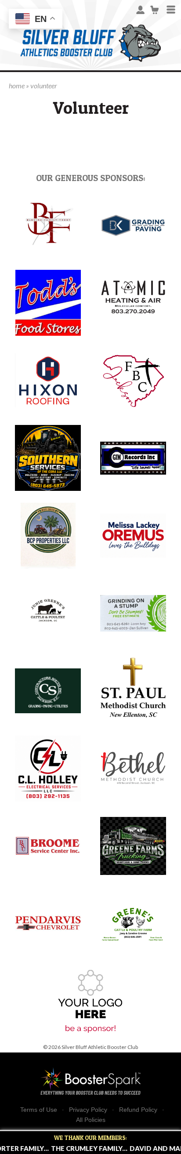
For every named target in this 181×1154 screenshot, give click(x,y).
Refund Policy (138, 1110)
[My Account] (140, 9)
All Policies (90, 1119)
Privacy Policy (88, 1110)
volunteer (43, 85)
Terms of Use (38, 1110)
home (17, 85)
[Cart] (155, 9)
